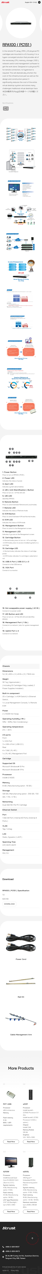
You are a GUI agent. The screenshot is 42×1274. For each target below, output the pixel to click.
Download (9, 904)
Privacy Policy (15, 1270)
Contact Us (5, 1270)
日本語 (35, 2)
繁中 (31, 2)
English (27, 2)
